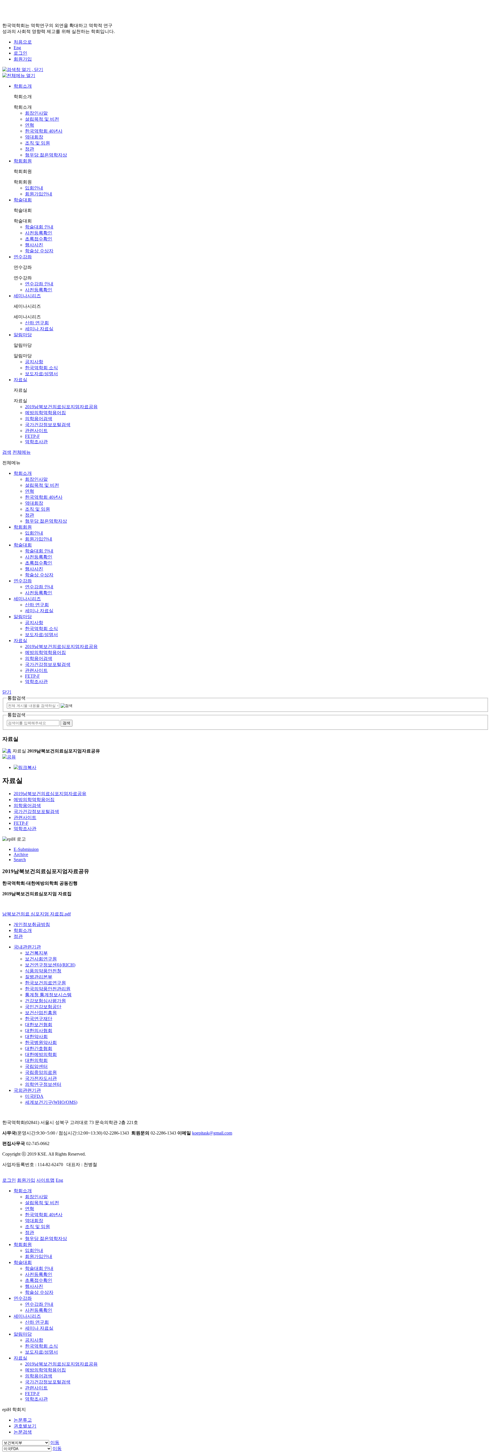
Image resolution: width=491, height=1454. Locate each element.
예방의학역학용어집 (45, 412)
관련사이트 (36, 430)
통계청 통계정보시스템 (48, 994)
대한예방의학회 (41, 1054)
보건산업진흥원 (41, 1012)
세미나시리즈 (27, 295)
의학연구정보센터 (43, 1084)
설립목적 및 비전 (42, 119)
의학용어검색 (38, 418)
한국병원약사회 (41, 1042)
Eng (17, 47)
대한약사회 (36, 1036)
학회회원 (23, 160)
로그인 (20, 53)
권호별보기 (25, 1426)
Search (20, 859)
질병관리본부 (38, 976)
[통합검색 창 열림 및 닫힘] (22, 69)
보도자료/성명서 (41, 373)
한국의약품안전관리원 (47, 988)
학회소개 (23, 86)
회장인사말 (36, 113)
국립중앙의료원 (41, 1072)
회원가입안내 (38, 193)
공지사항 (34, 361)
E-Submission (26, 849)
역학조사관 (36, 441)
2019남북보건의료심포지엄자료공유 (61, 406)
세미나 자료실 (39, 328)
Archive (21, 854)
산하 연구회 (37, 322)
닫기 (6, 692)
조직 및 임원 (37, 143)
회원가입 (23, 59)
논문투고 (23, 1420)
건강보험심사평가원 (45, 1000)
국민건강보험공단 (43, 1006)
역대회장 (34, 137)
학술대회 (23, 199)
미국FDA (34, 1096)
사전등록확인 (38, 232)
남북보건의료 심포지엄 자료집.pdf (36, 913)
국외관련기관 (27, 1090)
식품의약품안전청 (43, 970)
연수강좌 (23, 256)
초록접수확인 (38, 238)
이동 (54, 1442)
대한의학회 (36, 1060)
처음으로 (23, 42)
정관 (29, 149)
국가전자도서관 (41, 1078)
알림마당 (23, 334)
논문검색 (23, 1432)
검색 (6, 452)
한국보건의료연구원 (45, 982)
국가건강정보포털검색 (47, 424)
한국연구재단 (38, 1018)
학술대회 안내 (39, 226)
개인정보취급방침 (32, 924)
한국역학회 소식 (41, 367)
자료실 (20, 379)
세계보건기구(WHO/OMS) (51, 1102)
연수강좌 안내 (39, 283)
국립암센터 (36, 1066)
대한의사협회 (38, 1030)
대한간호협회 (38, 1048)
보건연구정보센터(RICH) (50, 964)
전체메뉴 (22, 452)
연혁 (29, 125)
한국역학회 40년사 (44, 131)
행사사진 (34, 244)
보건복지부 (36, 952)
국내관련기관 (27, 946)
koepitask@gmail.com (212, 1133)
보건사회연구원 (41, 958)
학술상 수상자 (39, 250)
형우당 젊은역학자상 (46, 154)
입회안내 (34, 187)
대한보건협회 (38, 1024)
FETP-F (32, 436)
